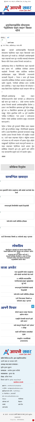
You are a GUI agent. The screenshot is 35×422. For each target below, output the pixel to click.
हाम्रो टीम (20, 404)
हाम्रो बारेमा (5, 407)
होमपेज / (3, 37)
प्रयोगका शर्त (5, 401)
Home (4, 399)
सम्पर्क (3, 404)
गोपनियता (20, 399)
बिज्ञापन (20, 401)
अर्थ (8, 37)
